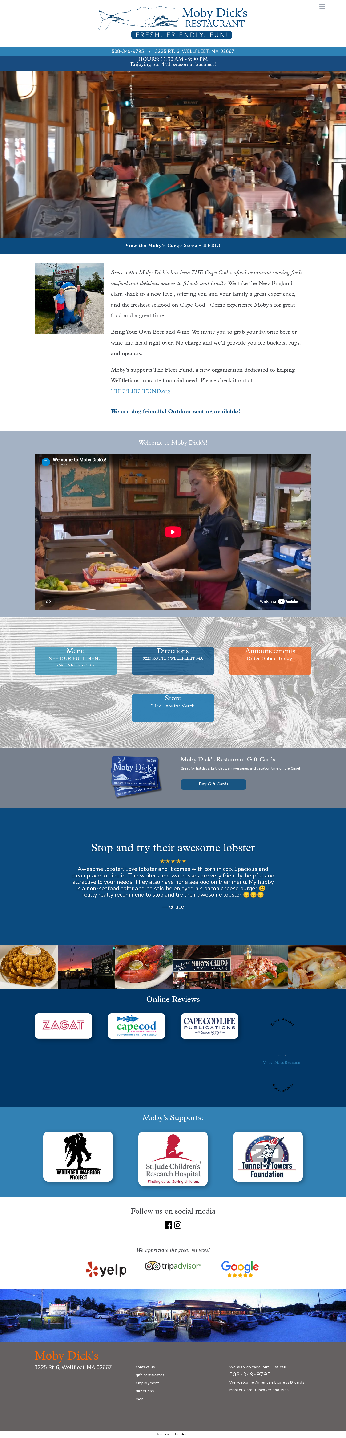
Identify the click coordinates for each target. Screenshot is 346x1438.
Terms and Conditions (173, 1434)
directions (145, 1391)
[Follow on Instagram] (177, 1225)
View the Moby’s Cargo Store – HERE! (173, 246)
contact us (145, 1367)
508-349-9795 (128, 51)
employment (147, 1383)
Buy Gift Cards (213, 784)
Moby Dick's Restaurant (282, 1063)
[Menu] (322, 6)
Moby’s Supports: (173, 1118)
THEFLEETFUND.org (140, 391)
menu (141, 1399)
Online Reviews (173, 1000)
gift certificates (150, 1375)
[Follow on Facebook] (168, 1225)
